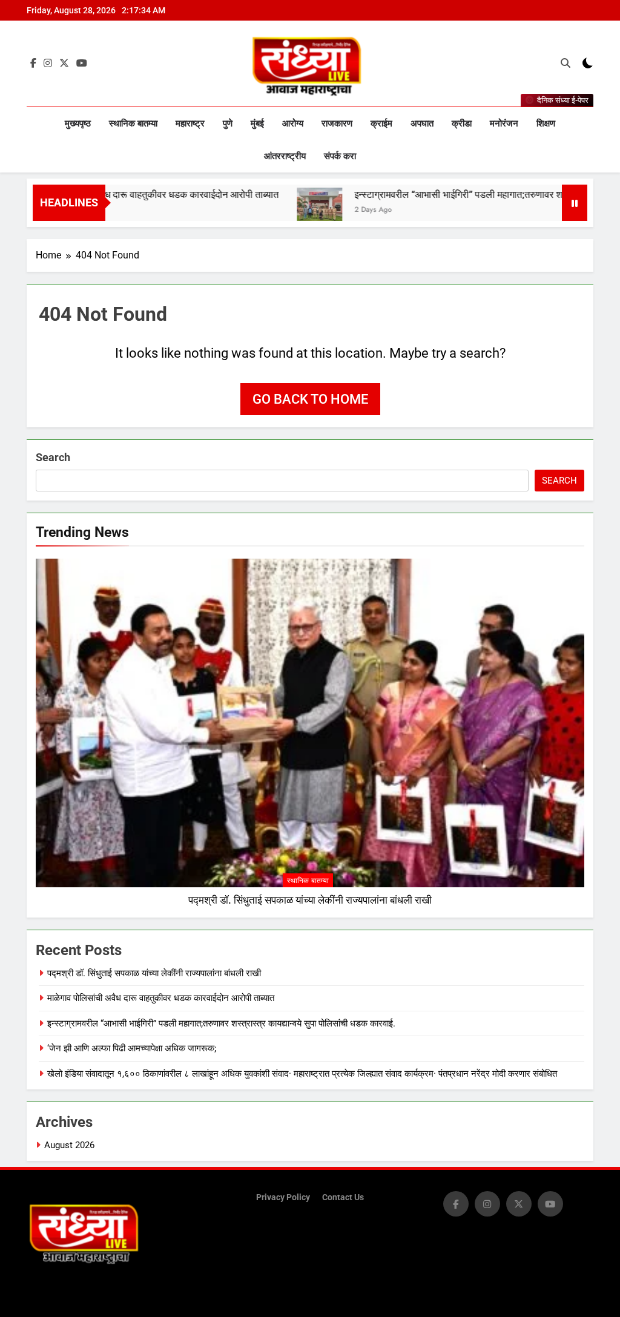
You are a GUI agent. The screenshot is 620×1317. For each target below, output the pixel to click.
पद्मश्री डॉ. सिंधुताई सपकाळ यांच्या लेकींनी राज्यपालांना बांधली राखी (310, 900)
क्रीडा (462, 123)
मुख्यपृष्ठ (78, 123)
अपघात (422, 123)
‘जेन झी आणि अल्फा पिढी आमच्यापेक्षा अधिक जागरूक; (131, 1048)
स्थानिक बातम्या (133, 123)
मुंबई (257, 123)
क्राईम (381, 123)
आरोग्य (292, 123)
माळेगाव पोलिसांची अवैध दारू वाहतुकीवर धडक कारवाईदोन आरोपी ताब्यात (160, 998)
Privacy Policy (283, 1197)
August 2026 (69, 1145)
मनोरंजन (504, 123)
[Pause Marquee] (574, 203)
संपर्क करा (340, 156)
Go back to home (310, 399)
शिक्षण (545, 123)
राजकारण (337, 123)
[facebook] (33, 63)
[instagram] (48, 63)
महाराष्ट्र (190, 123)
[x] (64, 63)
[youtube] (82, 63)
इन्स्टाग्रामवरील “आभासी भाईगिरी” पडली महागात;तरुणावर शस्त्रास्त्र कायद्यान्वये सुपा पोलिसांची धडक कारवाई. (221, 1023)
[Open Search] (565, 63)
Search (53, 457)
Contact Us (343, 1197)
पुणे (227, 123)
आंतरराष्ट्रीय (285, 156)
